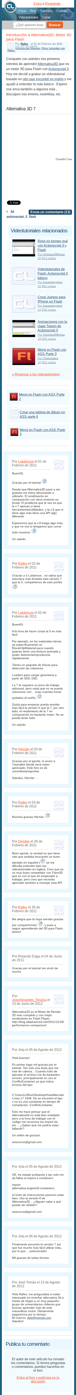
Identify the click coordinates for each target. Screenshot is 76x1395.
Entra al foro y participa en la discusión (38, 1379)
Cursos (61, 11)
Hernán (23, 749)
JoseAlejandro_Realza (29, 1000)
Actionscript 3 (58, 69)
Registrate (53, 3)
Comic (46, 17)
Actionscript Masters (28, 48)
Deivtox (24, 841)
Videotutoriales (28, 17)
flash (32, 216)
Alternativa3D (48, 64)
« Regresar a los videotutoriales (36, 374)
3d (12, 211)
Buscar (55, 25)
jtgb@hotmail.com (39, 1317)
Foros (22, 11)
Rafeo (24, 43)
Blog (33, 11)
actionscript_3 (17, 216)
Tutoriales (46, 11)
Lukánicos (26, 461)
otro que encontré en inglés (43, 79)
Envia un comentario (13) (50, 212)
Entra (38, 3)
